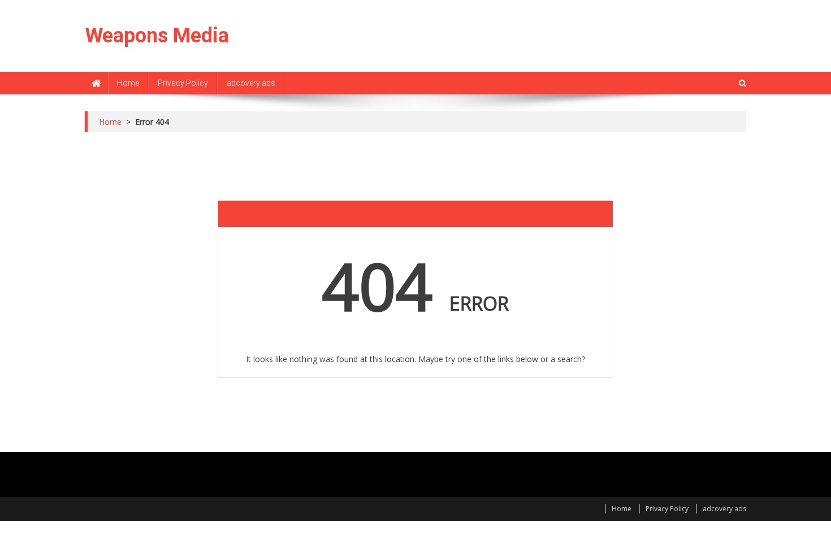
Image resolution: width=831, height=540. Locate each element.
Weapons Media (157, 35)
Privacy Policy (183, 83)
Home (128, 83)
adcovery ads (251, 83)
